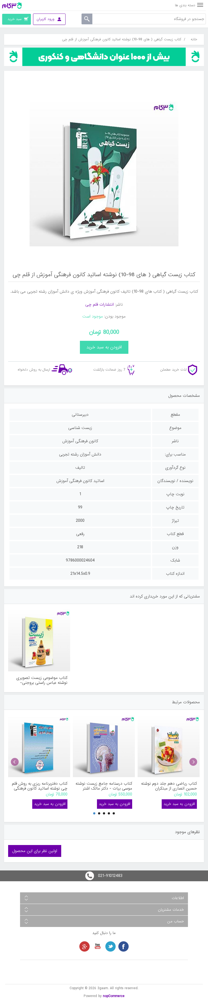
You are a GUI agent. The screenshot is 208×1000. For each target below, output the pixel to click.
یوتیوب (97, 946)
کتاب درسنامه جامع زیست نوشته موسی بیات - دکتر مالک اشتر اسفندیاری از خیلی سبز (104, 786)
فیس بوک (123, 946)
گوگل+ (84, 946)
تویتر (110, 946)
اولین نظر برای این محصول (34, 851)
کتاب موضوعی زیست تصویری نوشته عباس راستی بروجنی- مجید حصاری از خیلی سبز (41, 680)
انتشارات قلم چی (99, 304)
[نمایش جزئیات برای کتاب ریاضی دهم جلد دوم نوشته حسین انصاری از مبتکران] (169, 746)
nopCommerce (114, 996)
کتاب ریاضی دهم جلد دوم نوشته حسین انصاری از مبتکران (169, 786)
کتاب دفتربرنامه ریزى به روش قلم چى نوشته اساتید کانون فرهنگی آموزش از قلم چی (39, 786)
